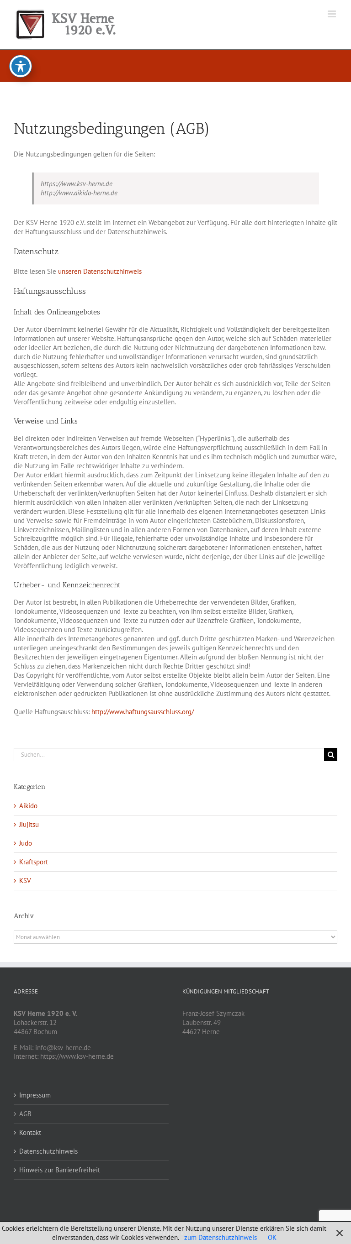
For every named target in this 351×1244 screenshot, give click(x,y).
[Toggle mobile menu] (332, 14)
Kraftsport (33, 861)
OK (272, 1237)
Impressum (35, 1095)
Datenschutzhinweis (48, 1151)
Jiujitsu (29, 824)
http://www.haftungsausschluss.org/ (142, 711)
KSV (25, 880)
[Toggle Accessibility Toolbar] (21, 66)
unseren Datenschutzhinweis (100, 271)
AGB (25, 1113)
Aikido (28, 805)
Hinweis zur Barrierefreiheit (59, 1170)
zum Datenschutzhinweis (220, 1237)
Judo (25, 843)
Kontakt (30, 1132)
